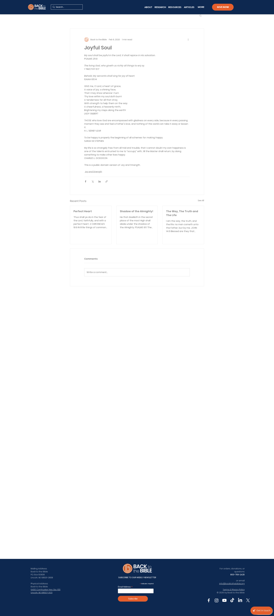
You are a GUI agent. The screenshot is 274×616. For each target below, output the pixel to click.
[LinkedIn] (240, 600)
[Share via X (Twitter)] (92, 181)
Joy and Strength (93, 171)
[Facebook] (208, 600)
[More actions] (188, 39)
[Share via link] (106, 181)
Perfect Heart (82, 211)
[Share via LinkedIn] (99, 181)
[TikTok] (232, 600)
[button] (200, 15)
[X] (247, 600)
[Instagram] (216, 600)
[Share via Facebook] (85, 181)
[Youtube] (224, 600)
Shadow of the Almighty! (136, 211)
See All (201, 200)
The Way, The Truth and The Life (182, 213)
